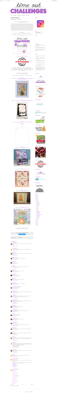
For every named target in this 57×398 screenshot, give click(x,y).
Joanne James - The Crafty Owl (16, 286)
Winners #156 (38, 213)
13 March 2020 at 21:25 (15, 288)
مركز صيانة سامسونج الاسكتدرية (16, 375)
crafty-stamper (14, 242)
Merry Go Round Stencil (23, 79)
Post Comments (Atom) (16, 385)
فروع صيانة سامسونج (15, 378)
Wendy (13, 278)
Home (11, 15)
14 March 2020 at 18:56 (15, 297)
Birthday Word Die (25, 100)
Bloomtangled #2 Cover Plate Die (25, 147)
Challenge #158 (38, 211)
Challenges (14, 238)
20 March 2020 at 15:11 (15, 334)
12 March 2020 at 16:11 (15, 267)
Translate (41, 33)
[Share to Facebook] (20, 237)
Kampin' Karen (14, 257)
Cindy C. (14, 282)
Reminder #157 (38, 212)
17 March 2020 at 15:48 (15, 307)
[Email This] (18, 237)
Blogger (31, 391)
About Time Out (15, 15)
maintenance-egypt (15, 358)
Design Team (19, 15)
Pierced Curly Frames (30, 100)
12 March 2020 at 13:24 (15, 259)
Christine (22, 77)
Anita (22, 126)
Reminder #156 (38, 215)
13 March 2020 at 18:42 (15, 284)
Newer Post (12, 384)
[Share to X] (19, 237)
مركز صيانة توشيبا (14, 363)
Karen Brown (14, 349)
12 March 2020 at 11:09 (15, 250)
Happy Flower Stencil (19, 100)
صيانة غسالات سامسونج (15, 374)
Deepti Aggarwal (14, 309)
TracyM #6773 (14, 322)
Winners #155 (38, 216)
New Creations (14, 248)
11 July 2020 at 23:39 (15, 381)
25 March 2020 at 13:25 (15, 356)
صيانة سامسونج (14, 371)
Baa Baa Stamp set (26, 78)
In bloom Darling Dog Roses (24, 190)
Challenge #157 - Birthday (39, 214)
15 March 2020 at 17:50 (15, 303)
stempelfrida (14, 342)
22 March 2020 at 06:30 (15, 340)
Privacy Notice (27, 15)
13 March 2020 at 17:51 (15, 280)
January (37, 218)
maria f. (13, 261)
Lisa (22, 168)
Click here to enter (22, 234)
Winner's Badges (23, 15)
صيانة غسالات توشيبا (15, 359)
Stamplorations (26, 56)
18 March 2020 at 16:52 (15, 311)
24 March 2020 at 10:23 (15, 347)
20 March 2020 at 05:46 (15, 325)
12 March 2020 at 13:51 (15, 263)
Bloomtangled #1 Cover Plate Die (25, 207)
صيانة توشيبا (14, 361)
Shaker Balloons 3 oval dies (20, 78)
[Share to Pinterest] (21, 237)
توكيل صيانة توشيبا (14, 364)
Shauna (22, 121)
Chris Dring (14, 305)
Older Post (32, 384)
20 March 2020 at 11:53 (15, 329)
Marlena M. (14, 252)
